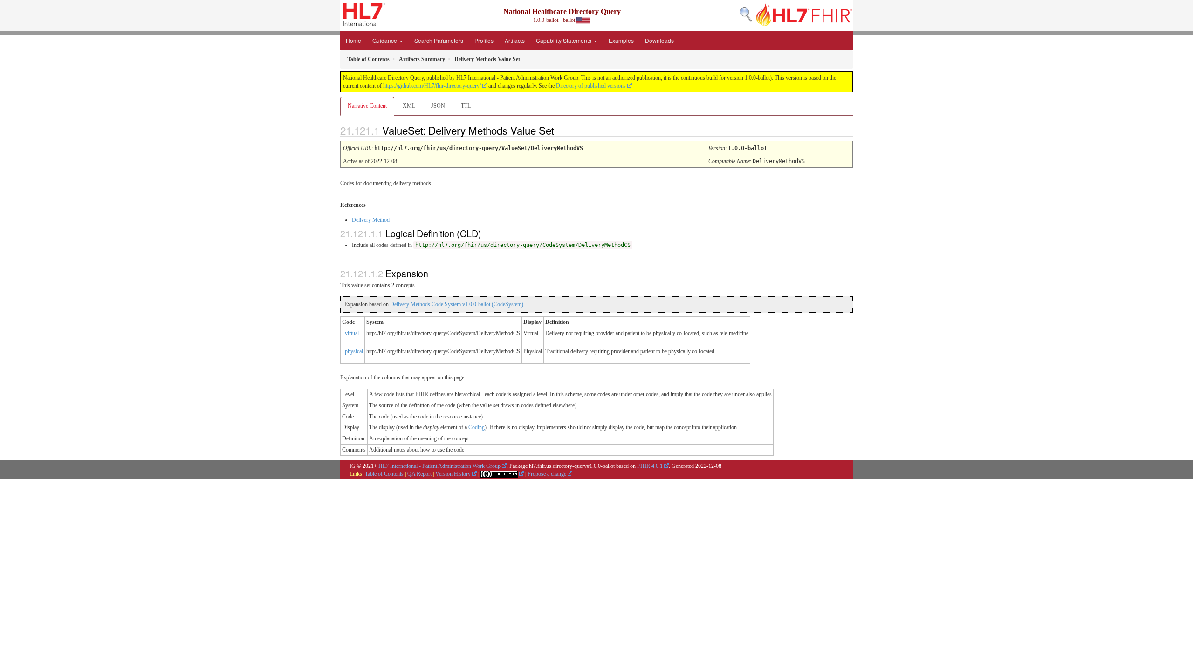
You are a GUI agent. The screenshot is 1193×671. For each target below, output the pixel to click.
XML (409, 106)
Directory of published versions (591, 85)
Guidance (385, 40)
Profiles (484, 40)
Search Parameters (438, 40)
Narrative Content (367, 106)
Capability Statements (564, 40)
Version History (453, 474)
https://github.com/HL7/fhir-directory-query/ (432, 85)
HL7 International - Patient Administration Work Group (439, 466)
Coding (476, 427)
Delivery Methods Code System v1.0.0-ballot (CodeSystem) (456, 304)
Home (353, 40)
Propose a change (547, 474)
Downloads (659, 40)
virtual (352, 333)
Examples (621, 40)
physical (354, 351)
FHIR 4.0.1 (650, 466)
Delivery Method (371, 220)
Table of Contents (384, 474)
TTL (466, 106)
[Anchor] (562, 130)
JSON (438, 106)
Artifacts (515, 40)
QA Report (419, 474)
